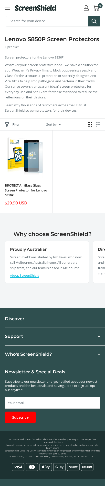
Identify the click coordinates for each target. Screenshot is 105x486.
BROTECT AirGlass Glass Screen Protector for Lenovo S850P (26, 190)
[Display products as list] (98, 124)
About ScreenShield (24, 275)
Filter (16, 124)
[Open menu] (7, 8)
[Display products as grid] (90, 124)
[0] (96, 8)
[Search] (94, 21)
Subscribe (20, 417)
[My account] (86, 8)
